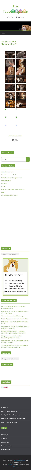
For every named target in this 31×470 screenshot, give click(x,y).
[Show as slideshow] (15, 136)
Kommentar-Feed (6, 446)
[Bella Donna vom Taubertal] (21, 112)
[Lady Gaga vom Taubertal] (10, 104)
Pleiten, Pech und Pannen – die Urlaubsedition (14, 319)
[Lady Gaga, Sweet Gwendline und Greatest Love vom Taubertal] (10, 54)
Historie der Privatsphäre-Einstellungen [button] (13, 418)
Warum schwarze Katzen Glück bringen (12, 316)
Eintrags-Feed (5, 442)
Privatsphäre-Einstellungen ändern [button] (11, 415)
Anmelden (4, 438)
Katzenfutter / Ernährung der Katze (11, 178)
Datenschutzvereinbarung (9, 411)
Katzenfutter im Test (7, 172)
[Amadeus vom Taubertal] (21, 120)
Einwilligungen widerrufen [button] (9, 422)
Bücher (3, 186)
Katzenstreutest (6, 180)
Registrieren (5, 435)
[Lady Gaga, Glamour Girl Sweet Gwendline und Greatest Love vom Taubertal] (10, 79)
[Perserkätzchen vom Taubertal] (21, 71)
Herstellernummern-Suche (9, 175)
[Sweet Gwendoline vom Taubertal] (10, 87)
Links (2, 192)
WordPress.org (5, 449)
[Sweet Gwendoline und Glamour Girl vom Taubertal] (21, 96)
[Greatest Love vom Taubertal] (21, 79)
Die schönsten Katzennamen (9, 195)
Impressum (4, 407)
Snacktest (4, 183)
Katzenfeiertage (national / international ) (13, 189)
